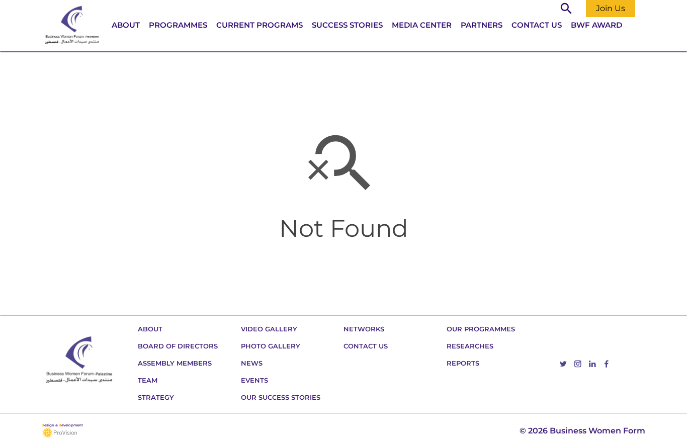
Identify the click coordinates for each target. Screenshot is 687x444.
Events (254, 380)
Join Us (610, 8)
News (252, 363)
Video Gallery (269, 329)
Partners (481, 25)
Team (147, 380)
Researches (470, 346)
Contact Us (536, 25)
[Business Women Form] (72, 26)
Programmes (178, 25)
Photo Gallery (270, 346)
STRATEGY (156, 397)
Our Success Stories (280, 397)
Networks (363, 329)
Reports (463, 363)
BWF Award (596, 25)
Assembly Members (175, 363)
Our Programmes (481, 329)
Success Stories (347, 25)
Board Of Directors (178, 346)
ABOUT (126, 25)
